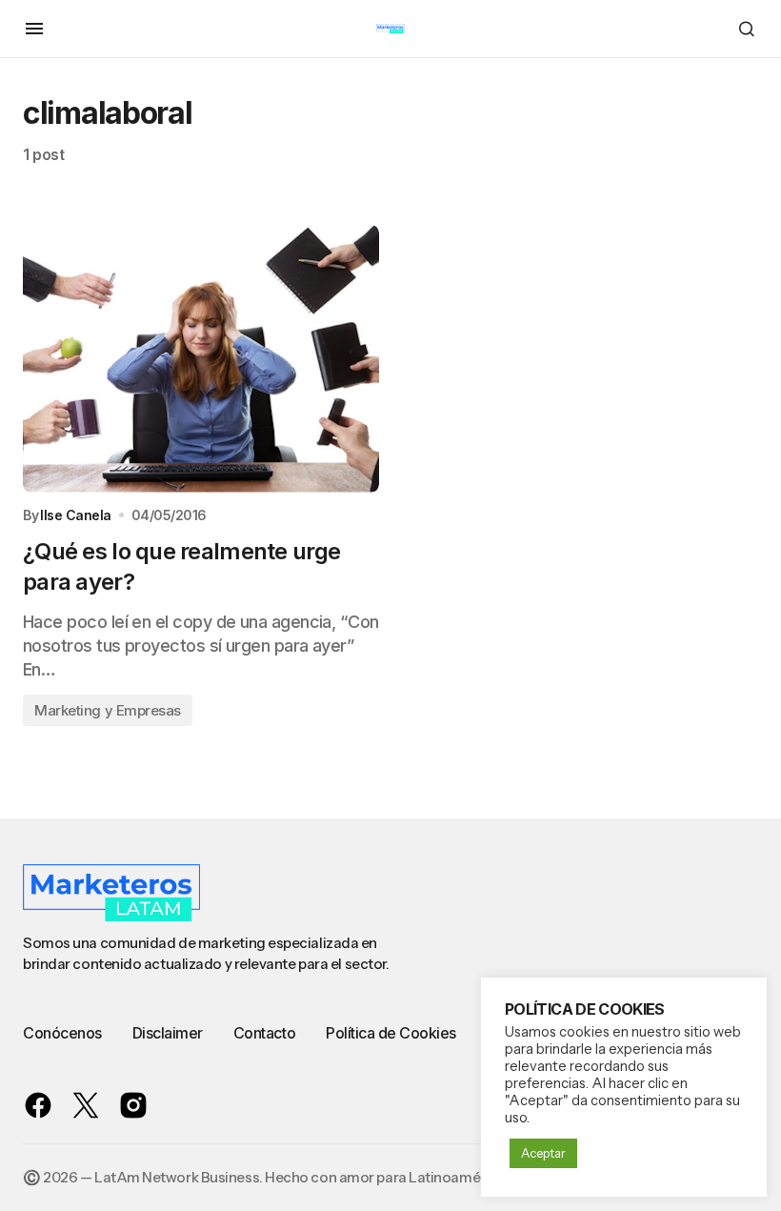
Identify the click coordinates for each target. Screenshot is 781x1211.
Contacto (264, 1032)
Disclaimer (167, 1032)
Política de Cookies (391, 1032)
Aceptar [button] (543, 1153)
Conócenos (62, 1032)
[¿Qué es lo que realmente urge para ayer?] (201, 359)
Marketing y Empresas (107, 710)
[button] (34, 28)
